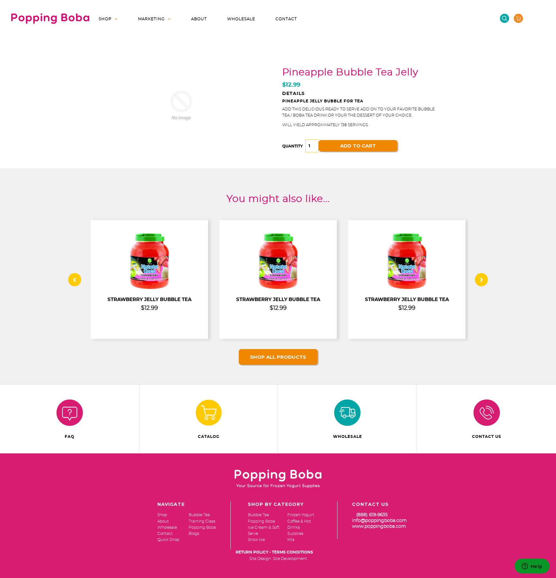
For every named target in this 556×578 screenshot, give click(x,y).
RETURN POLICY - (253, 552)
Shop (105, 19)
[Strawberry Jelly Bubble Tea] (149, 289)
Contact (286, 19)
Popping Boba (261, 521)
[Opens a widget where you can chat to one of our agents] (532, 567)
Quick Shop (168, 540)
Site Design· (260, 559)
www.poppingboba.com (379, 526)
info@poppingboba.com (379, 520)
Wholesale (241, 19)
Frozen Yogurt (300, 515)
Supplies (295, 533)
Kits (290, 540)
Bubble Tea (258, 515)
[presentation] (74, 279)
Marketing (151, 19)
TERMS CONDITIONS (292, 552)
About (199, 19)
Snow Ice (256, 540)
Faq (69, 437)
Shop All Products (278, 357)
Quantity (292, 146)
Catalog (208, 437)
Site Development (290, 559)
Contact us (486, 437)
